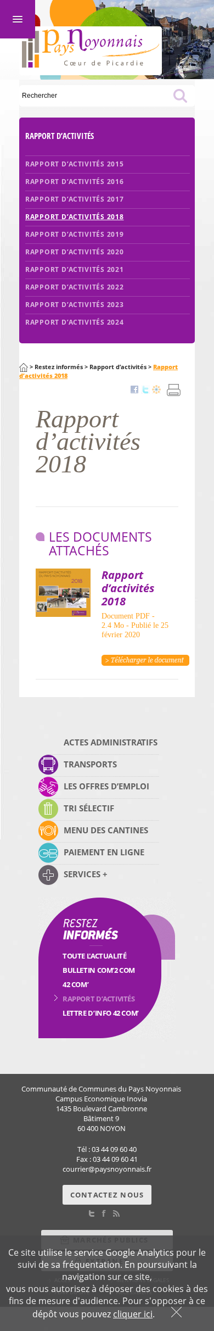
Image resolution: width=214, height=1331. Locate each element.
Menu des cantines (106, 830)
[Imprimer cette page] (174, 396)
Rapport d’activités (118, 367)
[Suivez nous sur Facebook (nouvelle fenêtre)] (104, 1214)
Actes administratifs (110, 742)
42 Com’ (75, 984)
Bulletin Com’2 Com (99, 970)
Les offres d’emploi (106, 786)
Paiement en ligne (104, 852)
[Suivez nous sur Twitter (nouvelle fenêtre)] (91, 1214)
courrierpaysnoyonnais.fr (107, 1169)
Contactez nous (107, 1195)
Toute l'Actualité (94, 956)
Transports (90, 764)
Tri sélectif (89, 808)
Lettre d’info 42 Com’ (101, 1013)
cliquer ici (133, 1314)
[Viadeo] (156, 390)
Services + (86, 873)
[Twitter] (145, 390)
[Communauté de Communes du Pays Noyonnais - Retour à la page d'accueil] (90, 61)
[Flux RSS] (116, 1214)
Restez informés (59, 367)
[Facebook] (134, 390)
